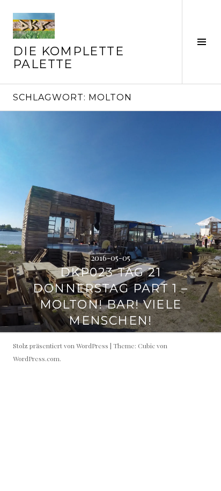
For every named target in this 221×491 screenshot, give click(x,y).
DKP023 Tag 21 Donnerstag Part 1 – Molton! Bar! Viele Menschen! (110, 296)
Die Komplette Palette (68, 57)
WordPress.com (36, 358)
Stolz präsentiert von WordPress (60, 345)
